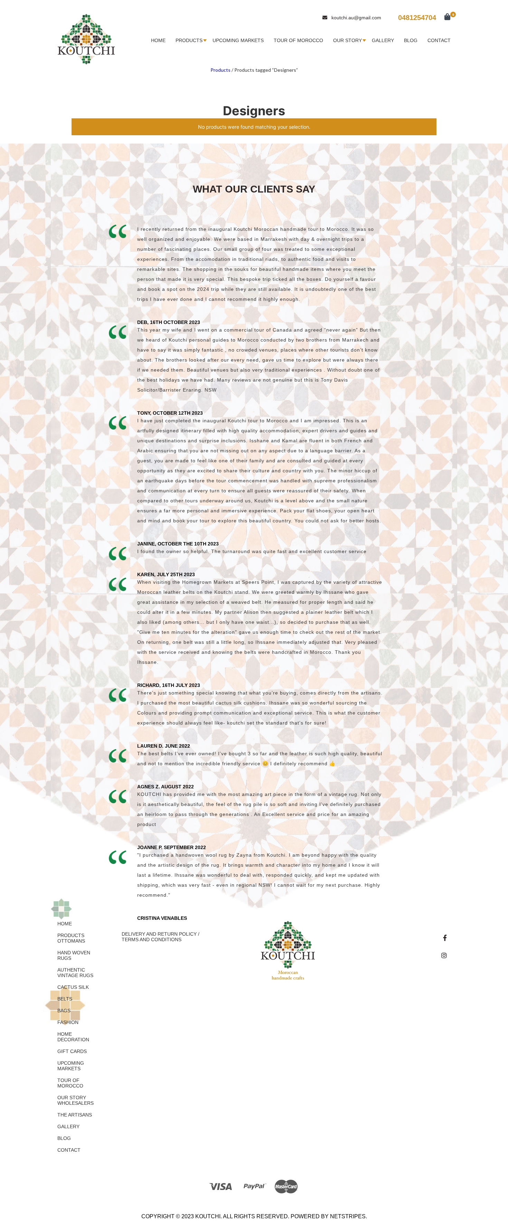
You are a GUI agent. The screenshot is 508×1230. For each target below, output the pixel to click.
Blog (410, 40)
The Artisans (74, 1115)
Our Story (347, 40)
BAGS (63, 1010)
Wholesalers (75, 1103)
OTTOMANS (71, 941)
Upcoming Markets (238, 40)
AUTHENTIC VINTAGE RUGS (75, 972)
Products (189, 40)
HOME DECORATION (73, 1036)
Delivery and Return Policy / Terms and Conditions (160, 936)
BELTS (64, 999)
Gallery (383, 40)
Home (158, 40)
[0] (444, 17)
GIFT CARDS (72, 1051)
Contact (439, 40)
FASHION (67, 1022)
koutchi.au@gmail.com (356, 17)
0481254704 (417, 17)
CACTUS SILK (73, 987)
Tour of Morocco (298, 40)
